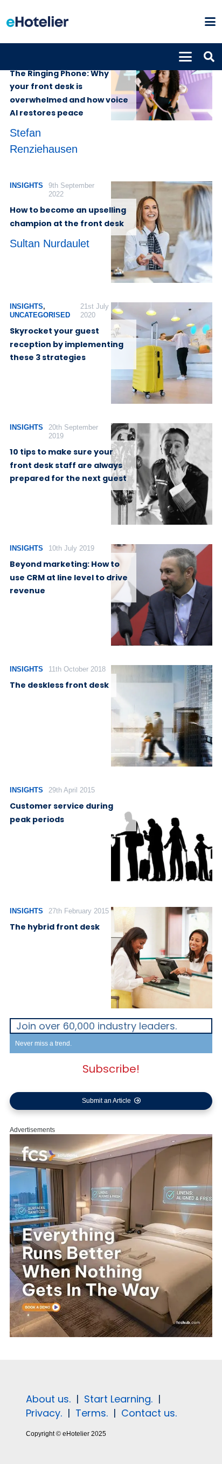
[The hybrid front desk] (161, 957)
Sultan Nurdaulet (49, 243)
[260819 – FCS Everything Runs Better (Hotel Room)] (111, 1335)
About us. (48, 1399)
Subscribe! (111, 1068)
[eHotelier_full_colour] (37, 21)
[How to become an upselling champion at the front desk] (161, 232)
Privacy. (44, 1413)
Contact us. (149, 1413)
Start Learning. (116, 1399)
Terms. (91, 1413)
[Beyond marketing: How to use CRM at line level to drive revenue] (161, 595)
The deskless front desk (59, 685)
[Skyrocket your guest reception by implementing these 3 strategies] (161, 353)
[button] (209, 21)
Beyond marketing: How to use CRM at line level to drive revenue (69, 577)
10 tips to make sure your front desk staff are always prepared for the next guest (68, 465)
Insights (26, 185)
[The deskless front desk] (161, 716)
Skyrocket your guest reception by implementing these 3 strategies (66, 344)
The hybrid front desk (55, 926)
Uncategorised (40, 315)
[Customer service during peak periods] (161, 836)
